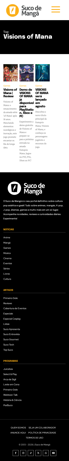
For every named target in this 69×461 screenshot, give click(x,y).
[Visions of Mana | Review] (10, 72)
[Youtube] (53, 453)
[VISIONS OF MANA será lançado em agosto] (42, 72)
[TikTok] (31, 453)
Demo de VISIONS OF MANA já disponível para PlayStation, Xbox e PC (26, 103)
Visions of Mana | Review (10, 93)
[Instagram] (23, 453)
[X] (38, 453)
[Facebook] (16, 453)
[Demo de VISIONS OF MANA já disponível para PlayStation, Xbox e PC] (26, 72)
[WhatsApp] (46, 453)
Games (6, 85)
